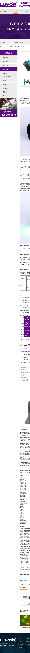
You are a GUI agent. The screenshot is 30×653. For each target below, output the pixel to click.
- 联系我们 (20, 647)
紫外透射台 (5, 84)
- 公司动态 (20, 641)
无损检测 (5, 58)
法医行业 (5, 96)
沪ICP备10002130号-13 (5, 643)
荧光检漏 (5, 62)
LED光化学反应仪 (7, 77)
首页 (8, 46)
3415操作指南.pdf (23, 580)
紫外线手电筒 (23, 42)
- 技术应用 (20, 644)
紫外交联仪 (5, 88)
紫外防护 (5, 92)
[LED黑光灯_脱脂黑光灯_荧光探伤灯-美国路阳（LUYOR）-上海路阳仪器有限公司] (8, 641)
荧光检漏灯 (16, 42)
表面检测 (5, 65)
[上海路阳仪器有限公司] (8, 4)
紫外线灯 (5, 80)
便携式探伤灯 (9, 42)
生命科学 (17, 46)
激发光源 (22, 46)
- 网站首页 (20, 638)
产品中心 (12, 46)
